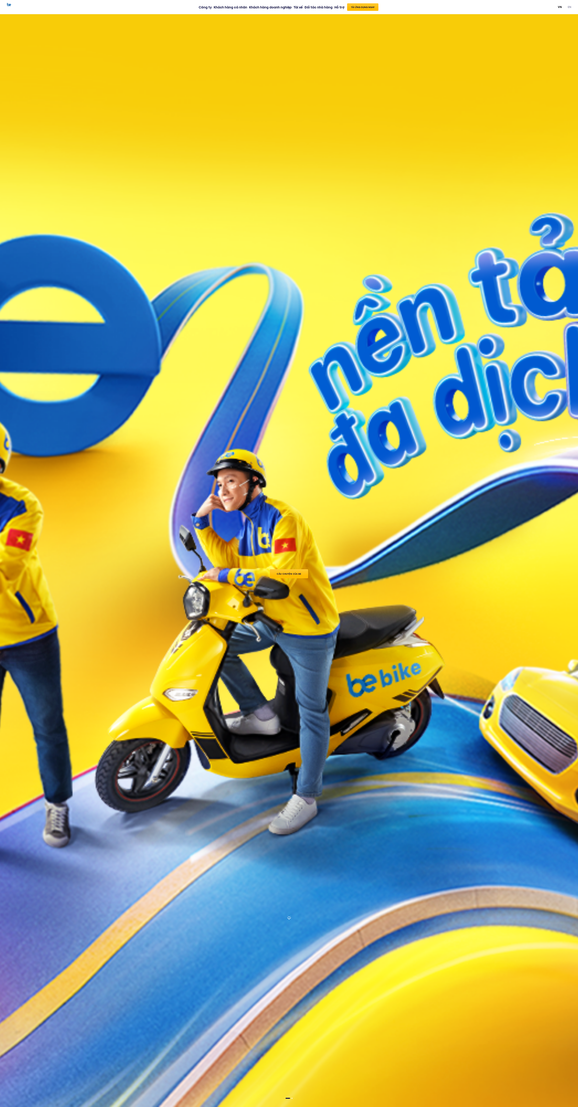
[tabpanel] (289, 560)
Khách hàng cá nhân (230, 7)
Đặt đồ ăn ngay (289, 576)
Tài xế (298, 7)
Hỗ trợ (339, 7)
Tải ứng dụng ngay (363, 7)
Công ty (205, 7)
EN (569, 7)
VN (560, 7)
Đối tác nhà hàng (319, 7)
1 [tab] (288, 1098)
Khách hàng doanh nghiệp (270, 7)
